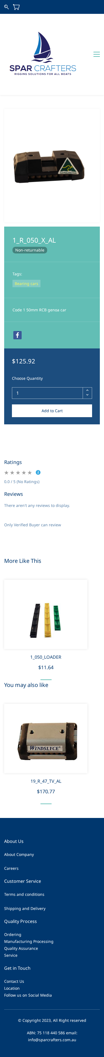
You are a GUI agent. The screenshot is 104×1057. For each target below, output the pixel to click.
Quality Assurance (21, 948)
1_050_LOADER (45, 657)
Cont (8, 981)
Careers (11, 868)
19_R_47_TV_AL (46, 781)
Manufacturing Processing (29, 941)
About (9, 854)
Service (10, 955)
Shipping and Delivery (24, 908)
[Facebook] (17, 335)
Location (12, 988)
